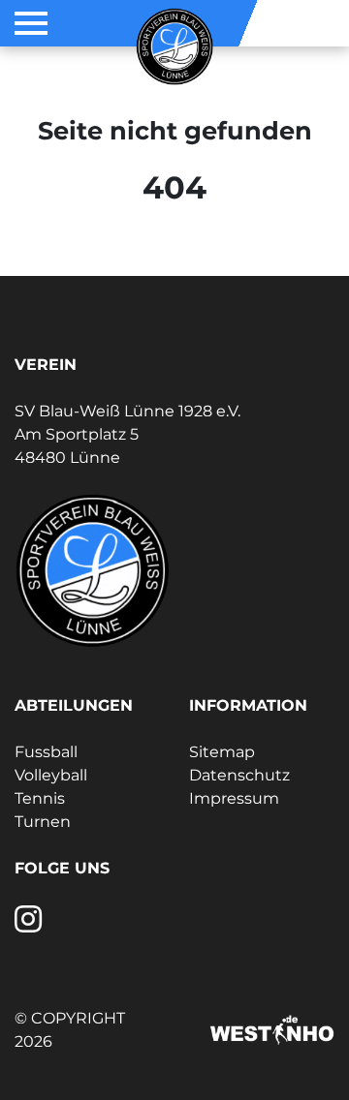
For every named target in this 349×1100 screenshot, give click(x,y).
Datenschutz (239, 775)
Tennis (40, 798)
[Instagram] (28, 925)
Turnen (43, 821)
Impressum (234, 798)
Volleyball (51, 775)
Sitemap (222, 752)
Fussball (46, 752)
